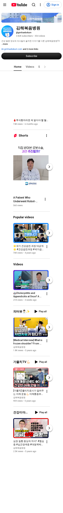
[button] (45, 67)
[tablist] (32, 67)
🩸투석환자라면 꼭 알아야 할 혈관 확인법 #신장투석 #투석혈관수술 (31, 120)
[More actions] (46, 135)
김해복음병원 (19, 347)
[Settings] (40, 5)
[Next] (49, 166)
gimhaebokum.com (13, 49)
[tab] (18, 67)
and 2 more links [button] (30, 49)
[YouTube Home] (19, 4)
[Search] (34, 5)
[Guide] (5, 5)
